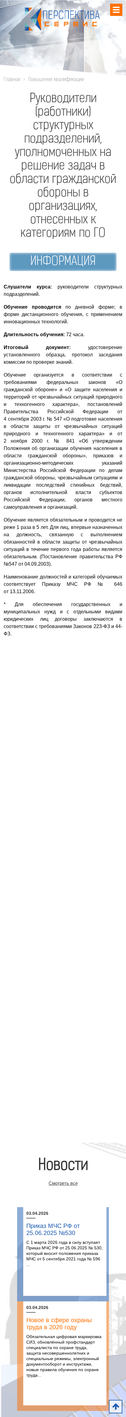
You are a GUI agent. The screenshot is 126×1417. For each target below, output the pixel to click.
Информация (63, 262)
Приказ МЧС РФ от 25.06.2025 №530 (53, 1229)
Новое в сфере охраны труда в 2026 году (59, 1323)
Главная (12, 79)
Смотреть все (63, 1183)
